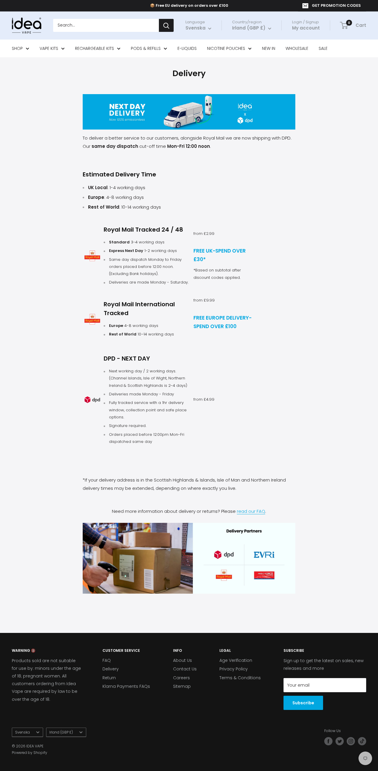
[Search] (166, 25)
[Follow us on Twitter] (339, 741)
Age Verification (235, 660)
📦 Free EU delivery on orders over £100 (189, 5)
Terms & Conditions (240, 678)
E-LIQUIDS (187, 48)
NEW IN (268, 48)
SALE (323, 48)
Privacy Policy (233, 669)
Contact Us (185, 669)
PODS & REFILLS (146, 48)
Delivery (110, 669)
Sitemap (182, 686)
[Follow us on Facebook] (328, 741)
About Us (182, 660)
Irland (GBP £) (61, 732)
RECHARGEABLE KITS (94, 48)
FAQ (106, 660)
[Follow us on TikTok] (362, 741)
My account (306, 28)
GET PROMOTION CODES (336, 5)
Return (109, 678)
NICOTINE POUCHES (226, 48)
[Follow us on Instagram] (351, 741)
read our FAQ (251, 511)
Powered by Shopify (29, 752)
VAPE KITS (49, 48)
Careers (181, 678)
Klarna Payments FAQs (126, 686)
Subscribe (303, 703)
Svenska (22, 732)
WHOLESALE (297, 48)
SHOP (17, 48)
